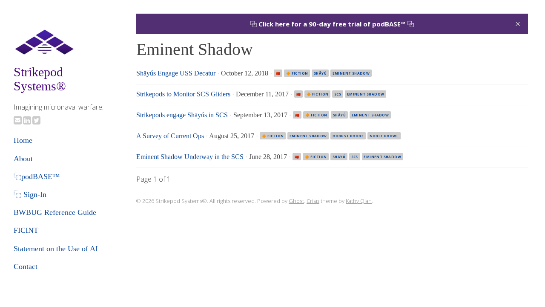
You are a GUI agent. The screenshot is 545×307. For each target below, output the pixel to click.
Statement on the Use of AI (56, 248)
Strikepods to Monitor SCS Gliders (183, 94)
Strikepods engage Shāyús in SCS (182, 115)
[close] (518, 24)
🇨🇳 (278, 73)
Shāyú (320, 73)
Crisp (313, 201)
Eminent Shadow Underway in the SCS (190, 156)
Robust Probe (348, 135)
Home (23, 140)
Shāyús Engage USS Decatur (175, 73)
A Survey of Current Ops (170, 135)
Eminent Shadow (351, 73)
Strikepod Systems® (40, 79)
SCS (337, 94)
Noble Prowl (384, 135)
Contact (25, 266)
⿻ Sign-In (30, 194)
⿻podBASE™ (37, 176)
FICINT (26, 230)
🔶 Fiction (297, 73)
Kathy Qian (359, 201)
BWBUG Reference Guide (55, 212)
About (23, 158)
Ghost (296, 201)
